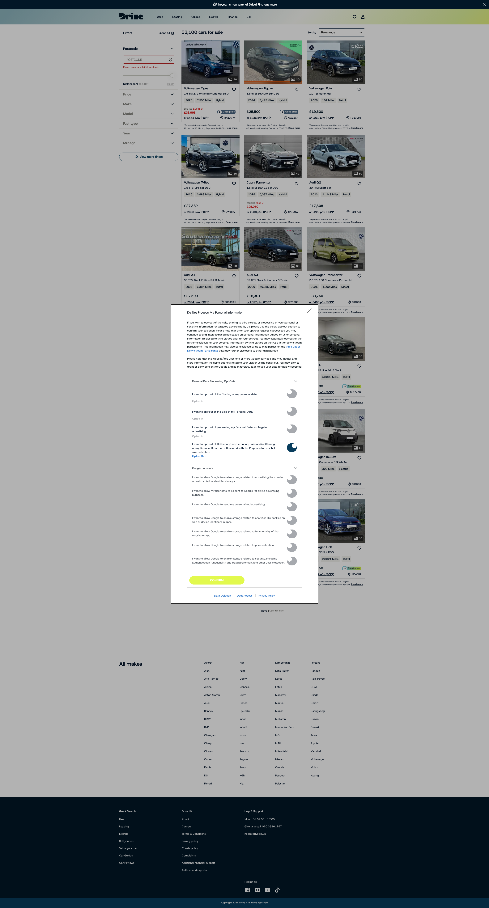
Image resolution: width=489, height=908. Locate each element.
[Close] (310, 312)
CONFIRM (217, 580)
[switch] (292, 393)
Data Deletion (222, 595)
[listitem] (244, 381)
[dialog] (244, 454)
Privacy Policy (266, 595)
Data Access (245, 595)
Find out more (267, 4)
